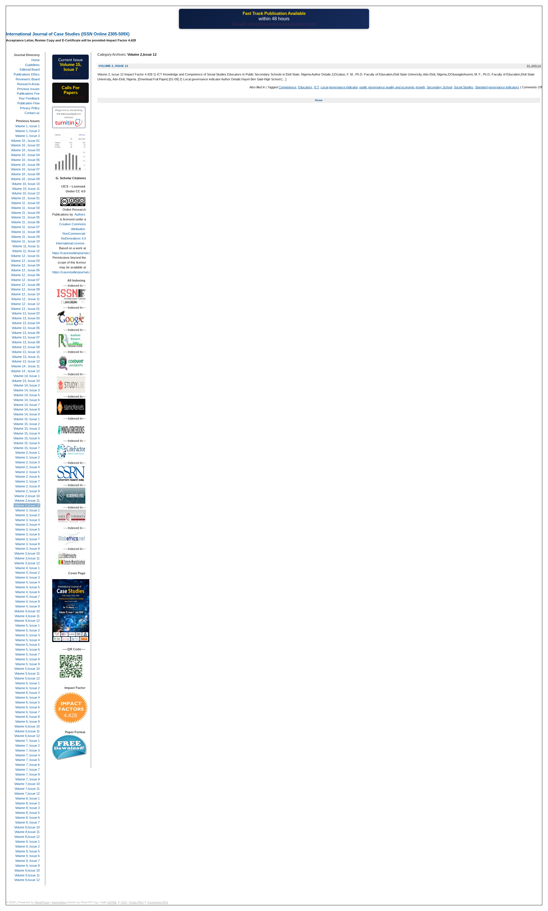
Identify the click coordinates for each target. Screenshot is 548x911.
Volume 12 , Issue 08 (25, 284)
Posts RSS (136, 902)
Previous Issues (28, 89)
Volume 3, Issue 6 (27, 534)
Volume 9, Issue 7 (27, 860)
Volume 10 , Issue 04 (25, 155)
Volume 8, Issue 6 (27, 817)
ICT (316, 87)
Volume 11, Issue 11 (26, 246)
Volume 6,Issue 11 (27, 731)
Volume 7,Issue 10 (27, 784)
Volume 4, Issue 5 (27, 587)
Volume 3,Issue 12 (27, 563)
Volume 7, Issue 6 (27, 764)
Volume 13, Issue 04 (26, 323)
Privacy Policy (30, 108)
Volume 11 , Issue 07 (25, 227)
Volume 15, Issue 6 (26, 443)
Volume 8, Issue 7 (27, 822)
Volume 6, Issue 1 (27, 683)
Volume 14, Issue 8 (26, 409)
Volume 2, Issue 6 (27, 476)
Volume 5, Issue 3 (27, 635)
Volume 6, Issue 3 (27, 692)
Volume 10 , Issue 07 (25, 169)
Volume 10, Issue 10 (26, 184)
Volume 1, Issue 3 (27, 135)
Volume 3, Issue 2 (27, 515)
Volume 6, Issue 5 (27, 702)
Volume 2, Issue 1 (27, 452)
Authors (79, 214)
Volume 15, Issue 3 (26, 428)
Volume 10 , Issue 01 (25, 140)
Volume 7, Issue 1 (27, 740)
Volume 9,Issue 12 (27, 880)
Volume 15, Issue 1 (26, 419)
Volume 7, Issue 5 (27, 760)
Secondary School (439, 87)
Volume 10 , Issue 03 (25, 150)
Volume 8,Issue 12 (27, 836)
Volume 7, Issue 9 (27, 779)
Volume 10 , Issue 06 (25, 164)
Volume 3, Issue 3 (27, 520)
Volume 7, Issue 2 (27, 745)
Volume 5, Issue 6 (27, 649)
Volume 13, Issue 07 (26, 337)
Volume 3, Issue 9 (27, 548)
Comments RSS (157, 902)
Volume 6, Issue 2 (27, 688)
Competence (287, 87)
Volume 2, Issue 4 (27, 467)
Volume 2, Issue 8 (27, 486)
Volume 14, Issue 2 (26, 385)
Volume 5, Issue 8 (27, 659)
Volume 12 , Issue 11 (25, 299)
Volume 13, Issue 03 (26, 318)
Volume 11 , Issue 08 (25, 232)
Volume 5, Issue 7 (27, 654)
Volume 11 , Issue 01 (25, 198)
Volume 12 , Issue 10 (25, 294)
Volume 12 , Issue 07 (25, 280)
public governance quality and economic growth (392, 87)
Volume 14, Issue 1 (26, 376)
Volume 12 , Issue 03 (25, 260)
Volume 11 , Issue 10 (25, 241)
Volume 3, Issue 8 (27, 544)
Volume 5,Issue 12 (27, 678)
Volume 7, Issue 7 (27, 769)
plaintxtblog (59, 902)
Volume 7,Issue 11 (27, 788)
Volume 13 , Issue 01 (25, 308)
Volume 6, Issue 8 (27, 716)
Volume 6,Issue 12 (27, 735)
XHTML (112, 902)
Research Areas (28, 84)
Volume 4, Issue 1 (27, 568)
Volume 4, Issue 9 (27, 606)
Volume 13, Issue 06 (26, 332)
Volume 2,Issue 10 (27, 496)
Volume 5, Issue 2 (27, 630)
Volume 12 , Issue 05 (25, 270)
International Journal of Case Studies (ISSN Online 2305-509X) (68, 34)
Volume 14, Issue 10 (26, 380)
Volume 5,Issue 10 (27, 668)
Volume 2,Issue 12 (27, 505)
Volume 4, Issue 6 (27, 592)
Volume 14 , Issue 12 (25, 371)
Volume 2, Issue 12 (113, 65)
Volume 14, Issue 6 (26, 400)
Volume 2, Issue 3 (27, 462)
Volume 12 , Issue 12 (25, 304)
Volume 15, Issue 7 (26, 448)
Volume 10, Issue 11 (26, 188)
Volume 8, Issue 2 (27, 803)
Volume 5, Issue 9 (27, 664)
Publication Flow (28, 103)
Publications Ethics (27, 74)
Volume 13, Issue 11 (26, 356)
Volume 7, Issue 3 (27, 750)
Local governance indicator (339, 87)
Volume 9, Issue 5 (27, 851)
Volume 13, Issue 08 (26, 342)
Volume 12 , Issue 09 (25, 289)
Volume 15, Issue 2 (26, 424)
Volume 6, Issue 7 (27, 712)
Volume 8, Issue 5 (27, 812)
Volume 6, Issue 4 (27, 697)
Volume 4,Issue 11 (27, 616)
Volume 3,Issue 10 (27, 553)
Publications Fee (28, 93)
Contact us (32, 113)
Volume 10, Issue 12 (26, 193)
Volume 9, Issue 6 (27, 856)
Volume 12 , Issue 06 (25, 275)
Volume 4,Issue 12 (27, 620)
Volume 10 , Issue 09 (25, 179)
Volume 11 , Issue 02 (25, 203)
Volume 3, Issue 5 (27, 529)
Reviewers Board (28, 79)
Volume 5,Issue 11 (27, 673)
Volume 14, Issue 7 (26, 404)
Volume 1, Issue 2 (27, 131)
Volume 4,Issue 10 (27, 611)
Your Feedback (29, 98)
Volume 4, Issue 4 (27, 582)
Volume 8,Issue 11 (27, 832)
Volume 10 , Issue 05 (25, 160)
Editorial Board (30, 69)
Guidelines (32, 65)
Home (319, 100)
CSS (124, 902)
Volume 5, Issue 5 (27, 644)
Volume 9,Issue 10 (27, 870)
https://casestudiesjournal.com (73, 253)
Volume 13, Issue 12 (26, 361)
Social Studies (463, 87)
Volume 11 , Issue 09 (25, 236)
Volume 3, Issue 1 (27, 510)
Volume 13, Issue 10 (26, 352)
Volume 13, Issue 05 (26, 328)
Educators (305, 87)
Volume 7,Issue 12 (27, 793)
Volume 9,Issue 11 (27, 875)
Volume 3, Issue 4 (27, 524)
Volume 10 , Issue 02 (25, 145)
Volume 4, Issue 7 (27, 596)
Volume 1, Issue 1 (27, 126)
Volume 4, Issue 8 (27, 601)
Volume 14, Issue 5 (26, 395)
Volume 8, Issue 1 (27, 798)
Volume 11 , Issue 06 (25, 222)
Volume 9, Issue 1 (27, 841)
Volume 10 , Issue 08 (25, 174)
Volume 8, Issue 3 (27, 808)
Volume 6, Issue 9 (27, 721)
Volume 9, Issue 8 (27, 865)
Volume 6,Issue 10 (27, 726)
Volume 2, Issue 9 (27, 491)
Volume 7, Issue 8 (27, 774)
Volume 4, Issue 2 (27, 572)
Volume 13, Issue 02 (26, 313)
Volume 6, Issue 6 (27, 707)
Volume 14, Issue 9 (26, 414)
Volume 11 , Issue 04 (25, 212)
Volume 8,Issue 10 (27, 827)
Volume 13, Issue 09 (26, 347)
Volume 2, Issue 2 (27, 457)
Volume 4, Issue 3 (27, 577)
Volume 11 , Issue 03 (25, 208)
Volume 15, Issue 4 (26, 433)
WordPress (42, 902)
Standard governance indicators (497, 87)
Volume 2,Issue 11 (27, 500)
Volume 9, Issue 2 (27, 846)
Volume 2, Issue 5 (27, 472)
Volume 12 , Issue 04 (25, 265)
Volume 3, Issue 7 (27, 539)
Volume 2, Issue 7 (27, 481)
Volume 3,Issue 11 (27, 558)
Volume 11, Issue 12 (26, 251)
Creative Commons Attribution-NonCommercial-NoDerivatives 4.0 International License (71, 233)
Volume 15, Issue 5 (26, 438)
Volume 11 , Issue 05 (25, 217)
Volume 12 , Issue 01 (25, 256)
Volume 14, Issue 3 (26, 390)
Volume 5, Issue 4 (27, 640)
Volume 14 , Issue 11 (25, 366)
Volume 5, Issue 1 (27, 625)
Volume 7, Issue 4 (27, 755)
